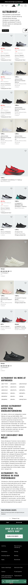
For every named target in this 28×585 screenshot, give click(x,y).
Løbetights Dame (22, 390)
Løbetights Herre (22, 393)
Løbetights (22, 387)
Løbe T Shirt (4, 384)
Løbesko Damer (12, 393)
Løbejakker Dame (4, 399)
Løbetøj (21, 396)
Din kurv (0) (19, 522)
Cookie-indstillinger (6, 567)
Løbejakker (4, 396)
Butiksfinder (17, 559)
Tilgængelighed (18, 575)
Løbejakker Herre (13, 384)
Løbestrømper (23, 384)
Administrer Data (18, 567)
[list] (11, 30)
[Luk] (3, 581)
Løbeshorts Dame (13, 390)
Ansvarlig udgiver (5, 555)
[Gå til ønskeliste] (6, 6)
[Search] (22, 6)
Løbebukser (4, 390)
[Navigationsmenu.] (2, 6)
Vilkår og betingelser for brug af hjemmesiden (7, 576)
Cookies (3, 571)
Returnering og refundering (17, 546)
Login (7, 522)
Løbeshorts (13, 387)
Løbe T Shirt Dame (4, 387)
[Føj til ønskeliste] (11, 36)
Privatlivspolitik (18, 571)
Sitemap (16, 551)
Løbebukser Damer (4, 393)
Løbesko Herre (12, 396)
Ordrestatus (4, 551)
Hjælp (2, 559)
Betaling (16, 555)
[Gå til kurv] (25, 6)
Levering (3, 546)
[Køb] (13, 6)
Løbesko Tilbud (12, 399)
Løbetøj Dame (23, 399)
